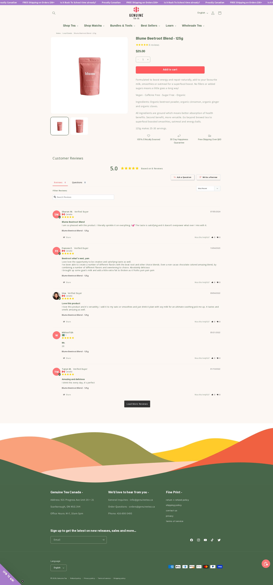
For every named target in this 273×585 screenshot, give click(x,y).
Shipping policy (119, 578)
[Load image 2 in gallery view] (79, 126)
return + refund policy (177, 500)
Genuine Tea (62, 578)
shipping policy (174, 505)
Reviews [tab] (58, 182)
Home (58, 33)
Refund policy (75, 578)
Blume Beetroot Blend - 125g (75, 230)
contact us (171, 511)
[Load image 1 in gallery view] (59, 126)
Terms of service (104, 578)
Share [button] (68, 237)
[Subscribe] (103, 540)
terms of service (174, 521)
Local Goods (67, 33)
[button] (53, 13)
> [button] (137, 404)
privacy (169, 516)
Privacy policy (89, 578)
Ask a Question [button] (184, 177)
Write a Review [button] (210, 177)
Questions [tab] (77, 182)
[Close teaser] (22, 581)
